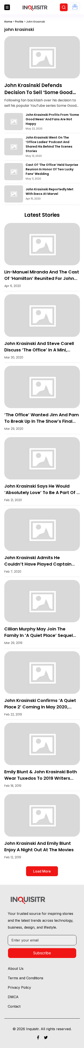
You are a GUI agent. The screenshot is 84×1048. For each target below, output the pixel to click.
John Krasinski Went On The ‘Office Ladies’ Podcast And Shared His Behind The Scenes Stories (49, 144)
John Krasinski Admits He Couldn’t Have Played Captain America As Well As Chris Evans (38, 564)
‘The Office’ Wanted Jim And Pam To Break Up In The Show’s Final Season (41, 421)
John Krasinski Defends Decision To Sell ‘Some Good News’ (38, 92)
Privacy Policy (19, 987)
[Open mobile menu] (7, 7)
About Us (15, 968)
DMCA (13, 997)
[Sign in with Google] (75, 7)
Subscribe (42, 953)
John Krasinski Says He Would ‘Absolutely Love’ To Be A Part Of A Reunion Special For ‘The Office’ (41, 492)
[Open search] (64, 7)
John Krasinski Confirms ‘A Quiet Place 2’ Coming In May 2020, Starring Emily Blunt (40, 706)
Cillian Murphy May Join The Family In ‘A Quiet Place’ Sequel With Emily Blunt (38, 635)
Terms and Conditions (25, 978)
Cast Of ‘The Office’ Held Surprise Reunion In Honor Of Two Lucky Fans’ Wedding (52, 169)
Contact (14, 1006)
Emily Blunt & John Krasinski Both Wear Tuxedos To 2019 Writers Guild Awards (40, 778)
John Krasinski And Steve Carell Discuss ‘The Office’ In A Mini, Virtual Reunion (39, 349)
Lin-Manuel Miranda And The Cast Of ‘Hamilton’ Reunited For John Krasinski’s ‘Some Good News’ (41, 278)
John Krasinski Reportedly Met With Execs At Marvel (49, 191)
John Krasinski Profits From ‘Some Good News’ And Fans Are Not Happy (52, 119)
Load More (42, 871)
